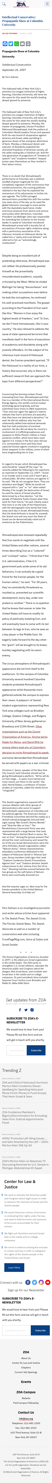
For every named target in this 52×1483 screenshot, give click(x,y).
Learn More (14, 1267)
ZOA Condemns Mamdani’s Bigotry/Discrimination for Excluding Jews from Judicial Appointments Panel (24, 1117)
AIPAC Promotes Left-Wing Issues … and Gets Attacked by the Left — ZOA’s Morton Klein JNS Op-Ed (25, 1142)
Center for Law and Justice (26, 1362)
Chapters (26, 1367)
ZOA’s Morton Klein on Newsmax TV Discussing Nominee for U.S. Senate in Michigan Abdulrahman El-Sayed (25, 1164)
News (4, 1078)
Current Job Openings (26, 1372)
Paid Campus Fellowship (26, 1402)
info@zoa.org (26, 1418)
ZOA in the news (9, 33)
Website (26, 1398)
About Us (26, 1358)
